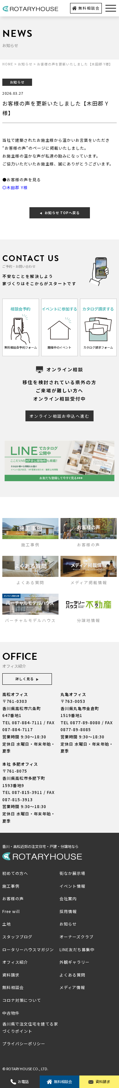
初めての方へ (15, 873)
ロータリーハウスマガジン (28, 949)
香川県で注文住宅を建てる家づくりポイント (30, 1027)
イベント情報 (72, 886)
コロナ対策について (21, 1000)
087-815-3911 (27, 792)
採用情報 (68, 911)
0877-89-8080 (85, 722)
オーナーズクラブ (77, 936)
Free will (11, 911)
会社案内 (68, 898)
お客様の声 (13, 898)
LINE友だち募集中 (77, 949)
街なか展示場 (72, 873)
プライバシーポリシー (23, 1043)
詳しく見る (25, 678)
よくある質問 (72, 974)
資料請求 (103, 1081)
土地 (6, 924)
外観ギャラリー (75, 962)
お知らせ (68, 924)
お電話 (23, 1081)
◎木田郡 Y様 (15, 187)
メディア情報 (72, 987)
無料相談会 (89, 8)
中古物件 (11, 1013)
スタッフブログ (17, 936)
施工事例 (11, 886)
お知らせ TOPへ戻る (62, 212)
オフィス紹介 (15, 962)
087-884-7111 (27, 722)
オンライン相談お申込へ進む (59, 416)
